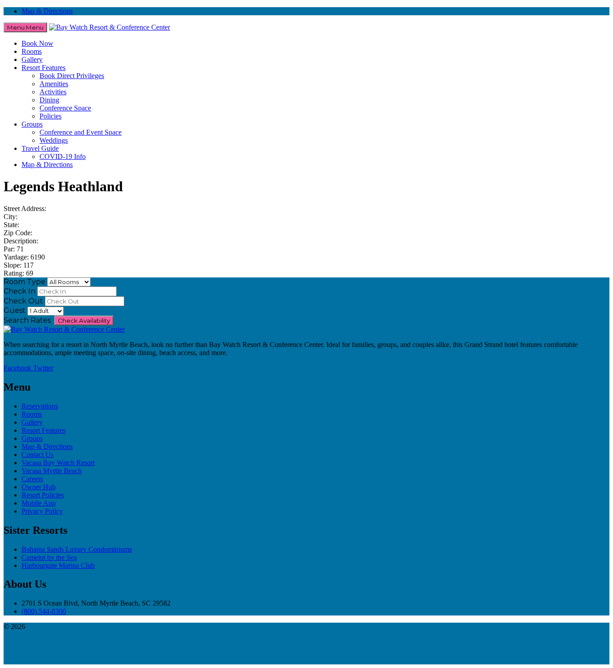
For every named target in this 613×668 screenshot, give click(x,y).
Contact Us (37, 454)
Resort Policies (43, 495)
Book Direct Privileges (71, 75)
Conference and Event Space (80, 132)
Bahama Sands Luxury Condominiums (77, 549)
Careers (32, 479)
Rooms (32, 51)
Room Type (24, 281)
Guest (15, 310)
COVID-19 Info (62, 156)
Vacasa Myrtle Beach (52, 471)
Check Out (23, 301)
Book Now (37, 43)
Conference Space (65, 108)
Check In (19, 291)
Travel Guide (40, 148)
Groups (32, 124)
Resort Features (44, 67)
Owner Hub (39, 487)
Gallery (32, 59)
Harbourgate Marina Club (58, 565)
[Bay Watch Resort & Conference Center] (109, 27)
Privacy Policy (42, 511)
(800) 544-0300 (44, 611)
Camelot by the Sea (49, 557)
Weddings (53, 140)
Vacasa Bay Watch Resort (58, 462)
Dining (49, 100)
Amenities (53, 84)
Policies (50, 116)
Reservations (40, 406)
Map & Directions (47, 11)
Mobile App (39, 503)
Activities (52, 92)
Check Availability (84, 320)
